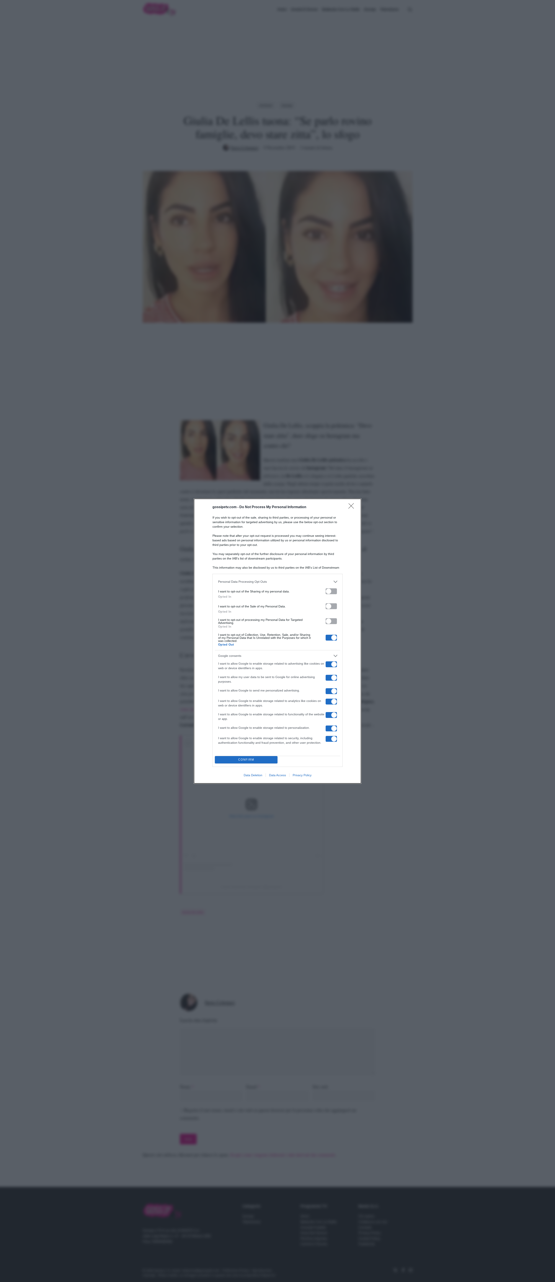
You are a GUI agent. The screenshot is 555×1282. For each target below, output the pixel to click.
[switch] (331, 591)
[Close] (352, 507)
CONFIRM (246, 759)
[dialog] (277, 641)
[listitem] (277, 581)
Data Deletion (253, 775)
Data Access (277, 775)
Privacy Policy (302, 775)
